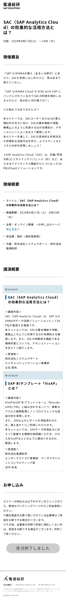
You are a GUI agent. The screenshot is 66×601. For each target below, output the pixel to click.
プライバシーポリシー (24, 584)
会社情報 (7, 584)
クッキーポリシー (45, 584)
